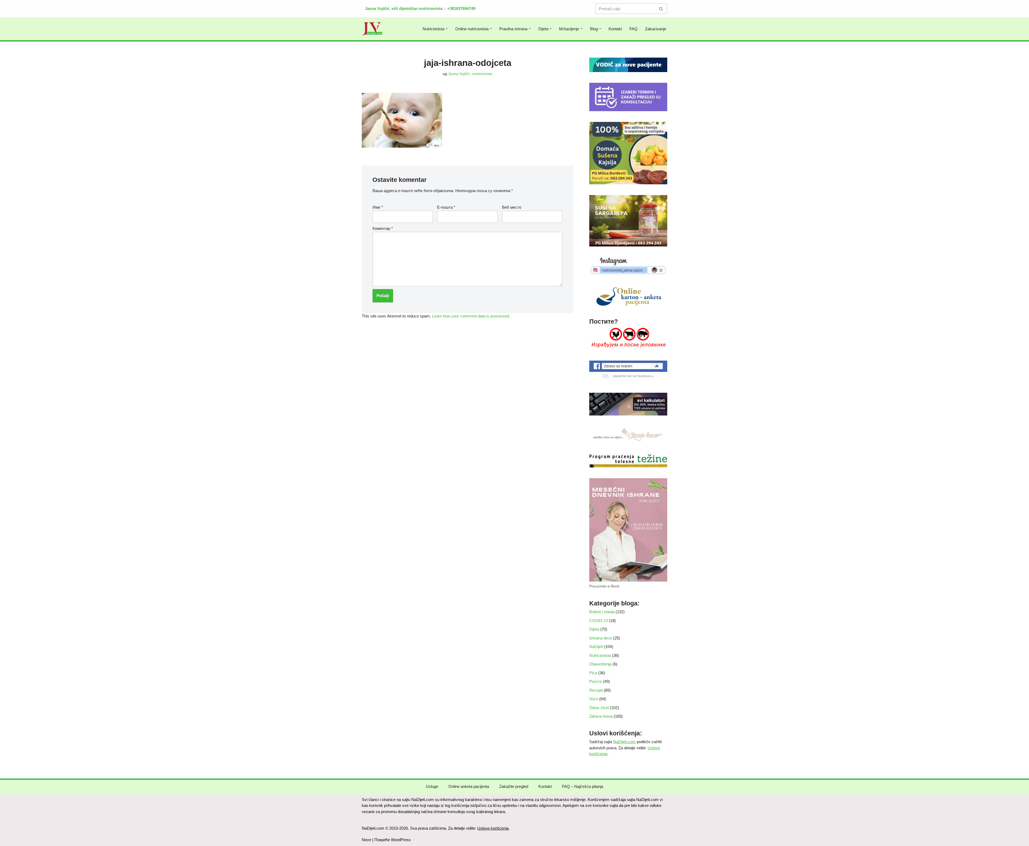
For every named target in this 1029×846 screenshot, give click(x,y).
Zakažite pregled (513, 786)
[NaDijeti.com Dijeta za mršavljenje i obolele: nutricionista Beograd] (372, 28)
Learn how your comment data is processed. (471, 316)
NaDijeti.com (624, 741)
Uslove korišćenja (493, 828)
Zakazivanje (655, 29)
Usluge (432, 786)
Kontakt (615, 29)
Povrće (595, 681)
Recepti (596, 690)
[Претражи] (661, 8)
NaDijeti (596, 646)
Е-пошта (446, 207)
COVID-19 (598, 620)
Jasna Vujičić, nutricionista (470, 74)
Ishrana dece (600, 638)
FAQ (633, 29)
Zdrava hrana (601, 716)
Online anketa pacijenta (468, 786)
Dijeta (594, 629)
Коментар (382, 228)
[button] (447, 29)
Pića (593, 673)
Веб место (511, 207)
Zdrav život (599, 707)
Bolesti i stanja (601, 611)
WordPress (401, 839)
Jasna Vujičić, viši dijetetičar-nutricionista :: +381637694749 (420, 8)
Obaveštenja (600, 664)
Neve (366, 839)
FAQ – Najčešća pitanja (582, 786)
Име (377, 207)
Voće (593, 699)
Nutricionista (600, 655)
